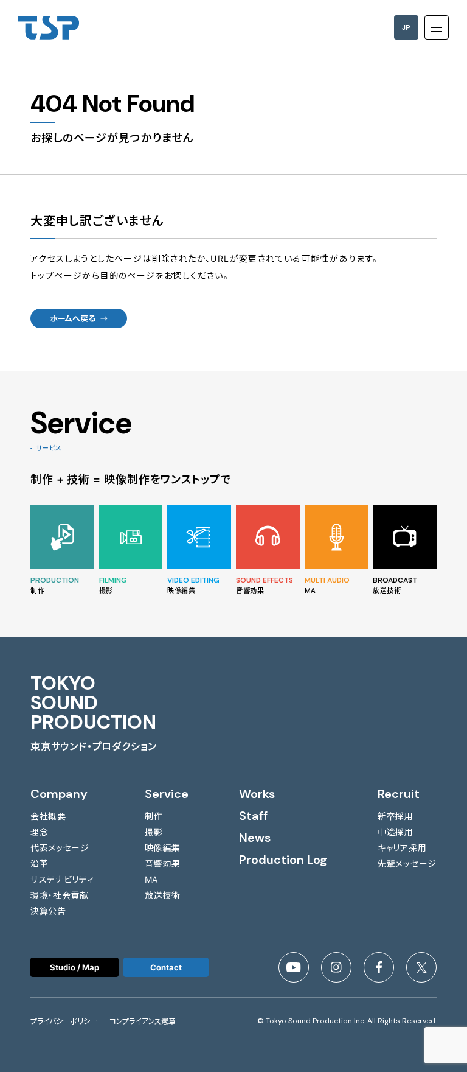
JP (406, 27)
